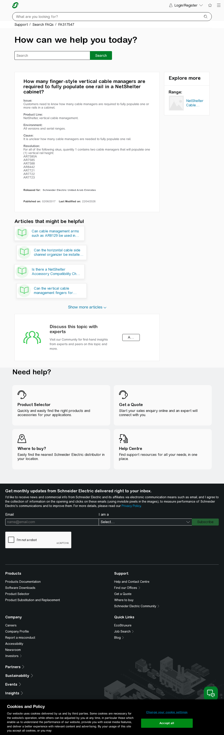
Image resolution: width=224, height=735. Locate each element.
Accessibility (14, 643)
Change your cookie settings (167, 712)
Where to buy (123, 600)
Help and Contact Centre (131, 581)
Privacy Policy (131, 506)
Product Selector (17, 594)
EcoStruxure (122, 625)
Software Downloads (20, 588)
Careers (11, 625)
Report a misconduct (20, 637)
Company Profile (17, 631)
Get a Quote (122, 594)
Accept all (166, 723)
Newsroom (13, 650)
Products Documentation (23, 581)
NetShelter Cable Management (196, 104)
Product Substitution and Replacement (32, 600)
